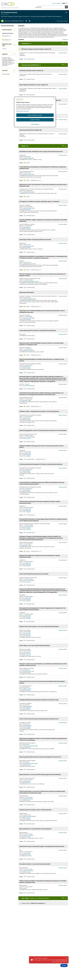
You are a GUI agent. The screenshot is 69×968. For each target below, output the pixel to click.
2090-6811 (28, 709)
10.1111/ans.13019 (26, 652)
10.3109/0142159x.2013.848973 (29, 816)
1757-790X (28, 836)
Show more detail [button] (63, 52)
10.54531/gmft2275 (26, 227)
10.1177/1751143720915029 (28, 580)
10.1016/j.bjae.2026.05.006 (28, 158)
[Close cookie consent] (53, 98)
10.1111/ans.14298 (26, 633)
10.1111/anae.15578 (26, 453)
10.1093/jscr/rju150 (26, 781)
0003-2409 (28, 454)
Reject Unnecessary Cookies (35, 115)
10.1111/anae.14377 (26, 615)
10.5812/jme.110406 (26, 545)
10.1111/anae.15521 (26, 508)
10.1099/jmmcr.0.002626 (27, 798)
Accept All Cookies (35, 119)
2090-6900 (28, 726)
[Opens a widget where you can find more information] (64, 965)
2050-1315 (28, 747)
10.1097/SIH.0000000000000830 (29, 299)
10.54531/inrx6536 (26, 489)
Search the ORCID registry (38, 7)
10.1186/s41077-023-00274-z (28, 350)
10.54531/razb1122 (26, 418)
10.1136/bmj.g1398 (26, 853)
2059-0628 (28, 209)
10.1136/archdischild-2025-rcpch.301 (30, 281)
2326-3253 (28, 690)
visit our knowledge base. (61, 959)
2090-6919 (28, 728)
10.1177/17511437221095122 (28, 437)
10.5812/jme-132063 (26, 400)
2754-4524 (28, 368)
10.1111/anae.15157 (26, 562)
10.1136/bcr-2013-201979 (27, 870)
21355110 (25, 888)
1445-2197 (28, 636)
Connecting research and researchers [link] (10, 7)
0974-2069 (28, 672)
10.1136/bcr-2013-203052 (27, 835)
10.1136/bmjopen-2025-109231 (29, 263)
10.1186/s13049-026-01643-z (28, 191)
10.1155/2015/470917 (26, 725)
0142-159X (28, 817)
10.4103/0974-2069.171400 (28, 671)
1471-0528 (28, 529)
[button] (65, 39)
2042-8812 (28, 782)
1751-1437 (28, 438)
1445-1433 (28, 634)
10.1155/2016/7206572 (27, 706)
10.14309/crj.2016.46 (26, 688)
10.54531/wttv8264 (26, 470)
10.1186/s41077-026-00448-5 (28, 208)
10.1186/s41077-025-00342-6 (28, 318)
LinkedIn (4, 48)
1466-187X (28, 819)
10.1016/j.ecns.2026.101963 (28, 174)
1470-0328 (28, 528)
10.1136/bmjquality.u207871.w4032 (30, 745)
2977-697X (28, 228)
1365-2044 (28, 456)
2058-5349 (28, 247)
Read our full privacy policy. (22, 111)
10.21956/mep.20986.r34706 (28, 385)
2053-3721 (28, 800)
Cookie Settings (35, 124)
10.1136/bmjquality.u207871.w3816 (30, 763)
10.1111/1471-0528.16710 (27, 526)
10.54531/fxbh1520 (26, 366)
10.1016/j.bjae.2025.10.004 (28, 246)
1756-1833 (28, 854)
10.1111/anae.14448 (26, 597)
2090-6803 (28, 707)
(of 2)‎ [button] (40, 180)
